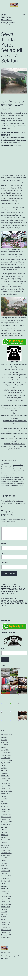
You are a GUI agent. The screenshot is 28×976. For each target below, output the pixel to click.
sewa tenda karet (15, 477)
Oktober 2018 (5, 932)
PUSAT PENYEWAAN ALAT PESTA (6, 17)
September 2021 (6, 853)
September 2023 (6, 791)
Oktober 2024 (5, 758)
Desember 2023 (6, 783)
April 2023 (4, 804)
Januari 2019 (5, 924)
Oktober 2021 (5, 850)
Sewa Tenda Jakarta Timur (18, 471)
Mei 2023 (4, 801)
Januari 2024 (5, 781)
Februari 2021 (5, 871)
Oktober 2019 (5, 901)
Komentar (4, 525)
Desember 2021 (6, 845)
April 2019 (4, 917)
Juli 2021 (4, 858)
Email (3, 553)
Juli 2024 (4, 765)
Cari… (3, 649)
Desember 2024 (6, 752)
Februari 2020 (5, 891)
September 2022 (6, 822)
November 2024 (6, 755)
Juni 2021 (4, 860)
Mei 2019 (4, 914)
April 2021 (4, 865)
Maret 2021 (4, 868)
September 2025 (6, 734)
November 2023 (6, 786)
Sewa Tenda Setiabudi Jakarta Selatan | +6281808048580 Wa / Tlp (13, 503)
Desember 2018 (6, 927)
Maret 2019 (4, 919)
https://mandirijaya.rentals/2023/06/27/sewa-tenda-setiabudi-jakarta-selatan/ (14, 407)
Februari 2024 (5, 778)
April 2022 (4, 835)
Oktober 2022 (5, 819)
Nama (3, 543)
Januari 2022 (5, 842)
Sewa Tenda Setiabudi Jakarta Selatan (12, 485)
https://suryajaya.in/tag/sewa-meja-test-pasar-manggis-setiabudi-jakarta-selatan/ (14, 446)
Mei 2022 (4, 832)
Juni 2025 (4, 737)
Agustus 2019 (5, 906)
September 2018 (6, 935)
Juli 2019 (4, 909)
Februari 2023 (5, 809)
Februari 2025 (5, 747)
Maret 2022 (5, 837)
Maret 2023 (5, 806)
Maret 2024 (5, 775)
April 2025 (4, 742)
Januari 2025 (5, 750)
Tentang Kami (5, 952)
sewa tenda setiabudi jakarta (15, 483)
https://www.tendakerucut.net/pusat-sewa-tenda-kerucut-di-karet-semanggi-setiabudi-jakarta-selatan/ (14, 430)
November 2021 (6, 847)
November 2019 (6, 899)
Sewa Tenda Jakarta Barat (17, 467)
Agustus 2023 (5, 793)
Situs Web (4, 563)
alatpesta (6, 463)
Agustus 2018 (5, 937)
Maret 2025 (5, 745)
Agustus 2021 (5, 855)
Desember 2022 (6, 814)
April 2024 (4, 773)
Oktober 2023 (5, 788)
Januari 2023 (5, 811)
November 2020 (6, 878)
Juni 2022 (4, 829)
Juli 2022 (4, 827)
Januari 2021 (5, 873)
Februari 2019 (5, 922)
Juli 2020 (4, 883)
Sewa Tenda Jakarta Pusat (8, 469)
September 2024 (6, 760)
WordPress (4, 958)
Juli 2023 (4, 796)
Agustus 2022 (5, 824)
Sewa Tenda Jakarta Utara (8, 473)
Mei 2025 (4, 740)
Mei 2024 (4, 770)
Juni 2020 (4, 886)
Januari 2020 (5, 894)
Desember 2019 (6, 896)
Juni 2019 (4, 912)
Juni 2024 (4, 768)
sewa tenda (16, 465)
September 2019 (6, 904)
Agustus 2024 (5, 763)
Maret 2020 (5, 888)
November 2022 (6, 817)
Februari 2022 (5, 840)
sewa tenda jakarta (11, 475)
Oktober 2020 (5, 881)
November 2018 (6, 930)
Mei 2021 (4, 863)
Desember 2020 (6, 876)
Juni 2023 (4, 799)
